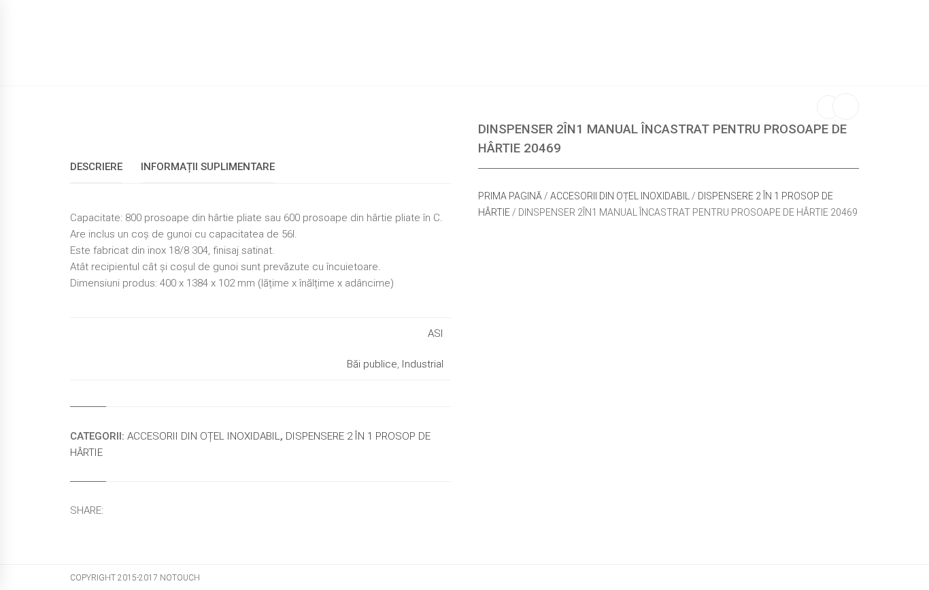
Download (668, 58)
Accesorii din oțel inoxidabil (620, 196)
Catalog (527, 58)
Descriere (96, 167)
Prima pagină (510, 196)
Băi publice (372, 364)
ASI (435, 333)
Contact (740, 58)
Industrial (422, 364)
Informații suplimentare (208, 167)
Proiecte (595, 58)
